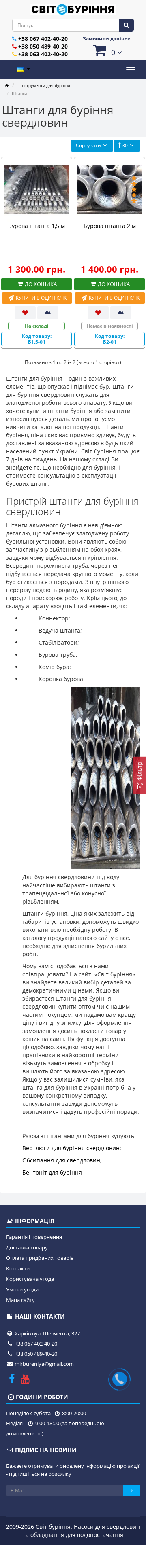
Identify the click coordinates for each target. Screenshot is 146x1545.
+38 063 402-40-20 (43, 54)
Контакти (18, 1268)
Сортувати (88, 145)
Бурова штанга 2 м (110, 226)
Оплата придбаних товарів (39, 1257)
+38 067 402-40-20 (43, 38)
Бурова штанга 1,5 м (36, 226)
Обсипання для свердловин (61, 1160)
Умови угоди (22, 1289)
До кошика (40, 284)
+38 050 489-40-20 (43, 46)
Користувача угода (30, 1279)
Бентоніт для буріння (52, 1172)
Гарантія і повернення (34, 1236)
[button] (106, 50)
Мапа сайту (20, 1300)
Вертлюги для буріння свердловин (71, 1148)
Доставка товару (27, 1247)
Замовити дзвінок (106, 38)
